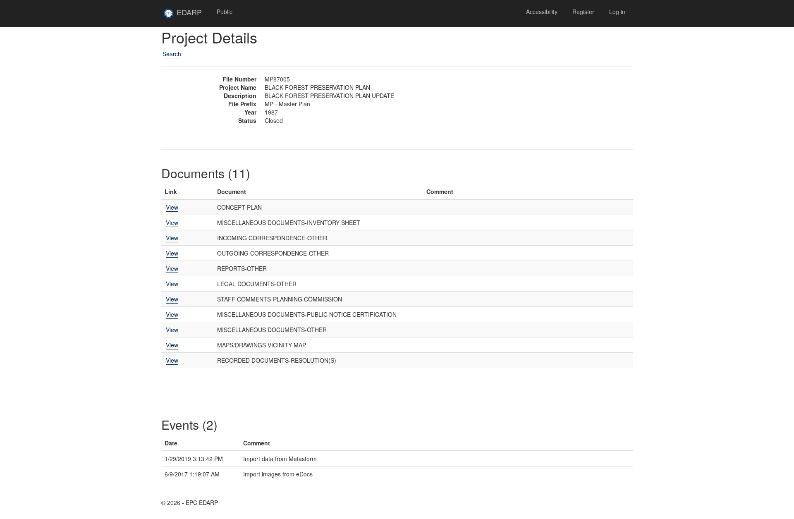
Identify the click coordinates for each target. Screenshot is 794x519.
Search (172, 54)
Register (583, 11)
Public (224, 11)
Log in (617, 11)
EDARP (192, 15)
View (172, 207)
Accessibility (541, 11)
